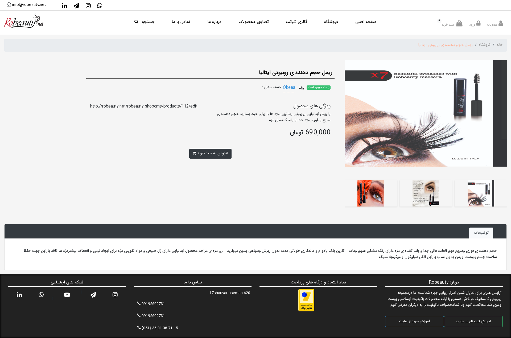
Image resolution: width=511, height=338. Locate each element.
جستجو (148, 22)
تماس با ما (181, 22)
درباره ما (214, 22)
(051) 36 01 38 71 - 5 (160, 328)
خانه (499, 45)
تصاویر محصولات (253, 22)
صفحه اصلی (366, 22)
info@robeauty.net (29, 4)
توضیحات (481, 233)
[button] (501, 120)
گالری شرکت (296, 22)
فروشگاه (331, 22)
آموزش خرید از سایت (414, 321)
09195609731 (153, 304)
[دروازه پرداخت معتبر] (306, 300)
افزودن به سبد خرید (212, 153)
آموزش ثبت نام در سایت (473, 321)
